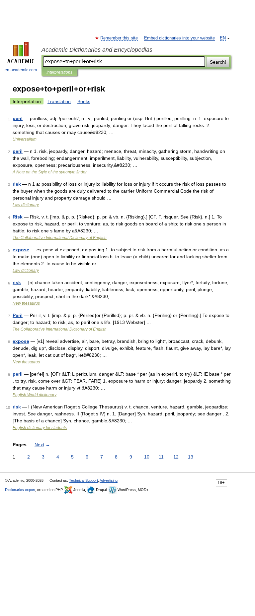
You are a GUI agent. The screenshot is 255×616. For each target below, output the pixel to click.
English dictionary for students (40, 427)
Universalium (25, 139)
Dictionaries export (20, 490)
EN (223, 38)
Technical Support (83, 480)
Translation (59, 101)
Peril (18, 315)
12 (176, 457)
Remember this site (119, 38)
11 (161, 457)
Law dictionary (26, 205)
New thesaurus (26, 303)
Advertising (109, 480)
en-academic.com (21, 70)
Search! (218, 62)
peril (18, 118)
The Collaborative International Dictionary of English (60, 237)
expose (21, 249)
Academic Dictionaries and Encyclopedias (97, 49)
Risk (18, 216)
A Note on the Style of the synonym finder (50, 172)
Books (83, 101)
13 (190, 457)
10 (146, 457)
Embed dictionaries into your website (179, 38)
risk (17, 184)
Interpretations (59, 72)
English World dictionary (34, 395)
